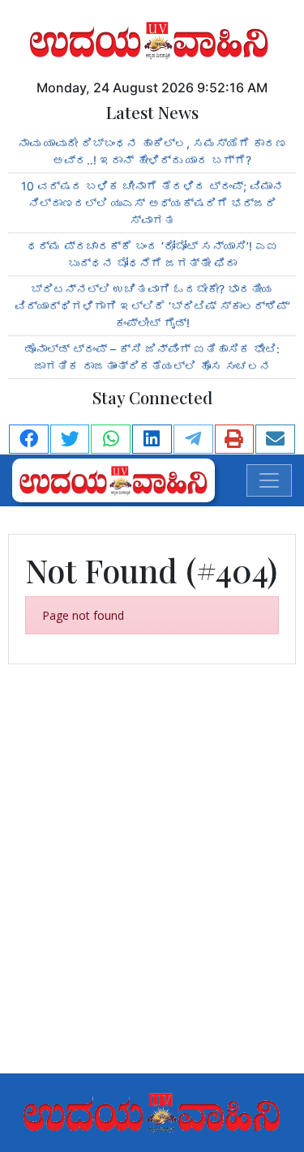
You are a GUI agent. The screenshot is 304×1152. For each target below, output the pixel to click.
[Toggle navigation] (269, 480)
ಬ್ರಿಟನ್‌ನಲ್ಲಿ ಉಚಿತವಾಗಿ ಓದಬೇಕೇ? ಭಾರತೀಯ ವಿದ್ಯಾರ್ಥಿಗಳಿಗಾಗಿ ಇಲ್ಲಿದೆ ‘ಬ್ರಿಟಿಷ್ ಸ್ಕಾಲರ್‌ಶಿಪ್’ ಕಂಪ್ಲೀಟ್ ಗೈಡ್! (152, 306)
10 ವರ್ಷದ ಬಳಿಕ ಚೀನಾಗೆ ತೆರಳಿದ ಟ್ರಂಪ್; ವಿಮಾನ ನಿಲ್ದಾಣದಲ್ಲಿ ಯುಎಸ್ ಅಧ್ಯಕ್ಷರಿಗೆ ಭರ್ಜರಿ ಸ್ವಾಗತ (152, 203)
